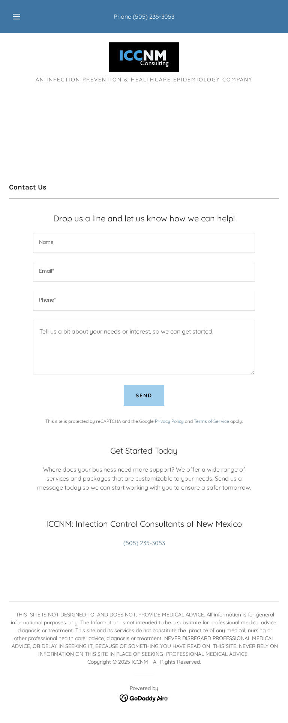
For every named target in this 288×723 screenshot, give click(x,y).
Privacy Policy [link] (169, 421)
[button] (20, 16)
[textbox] (144, 243)
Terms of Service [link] (211, 421)
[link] (144, 57)
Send (144, 395)
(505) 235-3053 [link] (153, 16)
